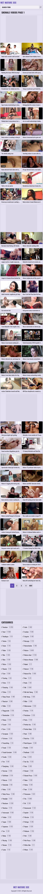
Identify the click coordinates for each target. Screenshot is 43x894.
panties (28, 710)
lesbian (28, 632)
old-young (29, 697)
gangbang (8, 766)
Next (30, 585)
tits (28, 798)
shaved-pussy (30, 775)
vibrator (29, 817)
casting (7, 678)
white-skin (29, 845)
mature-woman (31, 659)
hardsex (7, 808)
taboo (28, 780)
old (27, 687)
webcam (29, 831)
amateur (8, 627)
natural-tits (30, 673)
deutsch (7, 701)
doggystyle (8, 710)
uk (27, 803)
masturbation (30, 646)
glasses (7, 780)
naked (28, 664)
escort (7, 724)
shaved (28, 771)
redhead (29, 752)
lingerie (29, 636)
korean (7, 845)
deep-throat (9, 697)
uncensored (30, 808)
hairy (6, 789)
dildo (6, 706)
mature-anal (30, 655)
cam (6, 673)
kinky (7, 836)
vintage (28, 822)
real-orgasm (30, 743)
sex (28, 757)
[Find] (40, 7)
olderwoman (30, 706)
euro (6, 729)
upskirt (28, 812)
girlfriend (8, 775)
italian (7, 817)
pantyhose (29, 715)
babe (6, 650)
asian (6, 646)
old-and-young (31, 692)
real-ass (29, 738)
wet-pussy (29, 840)
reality (28, 748)
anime (6, 641)
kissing (7, 840)
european (8, 734)
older (28, 701)
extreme (7, 738)
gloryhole (7, 785)
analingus (7, 636)
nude (27, 683)
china (7, 692)
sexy (28, 766)
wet (27, 836)
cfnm (6, 683)
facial (7, 748)
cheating (8, 687)
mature (29, 650)
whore (28, 849)
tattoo (28, 785)
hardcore (8, 803)
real (27, 734)
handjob (7, 798)
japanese (8, 826)
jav (6, 831)
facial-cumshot (9, 752)
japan (7, 822)
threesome (29, 794)
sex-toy (28, 761)
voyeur (28, 826)
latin (28, 627)
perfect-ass (29, 724)
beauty (7, 669)
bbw (6, 659)
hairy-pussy (8, 794)
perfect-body (30, 729)
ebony (7, 720)
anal (7, 632)
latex (6, 849)
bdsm (7, 664)
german (7, 771)
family (7, 757)
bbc (6, 655)
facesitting (8, 743)
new (27, 678)
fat (6, 761)
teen (28, 789)
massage (29, 641)
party (28, 720)
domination (8, 715)
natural (28, 669)
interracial (8, 812)
